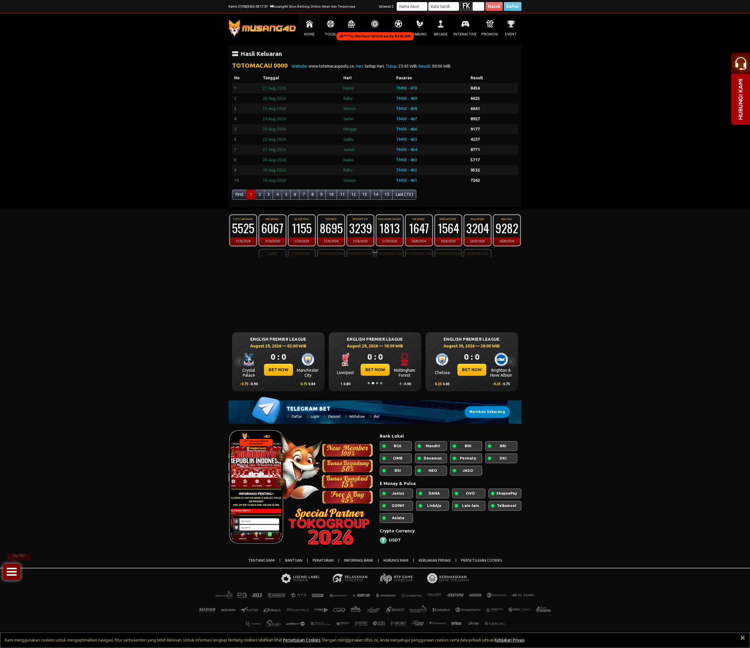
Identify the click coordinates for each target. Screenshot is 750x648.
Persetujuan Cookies (302, 640)
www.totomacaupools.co (331, 66)
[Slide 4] (381, 383)
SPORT (398, 34)
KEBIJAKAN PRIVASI (435, 560)
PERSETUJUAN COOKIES (481, 560)
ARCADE (441, 34)
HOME (309, 34)
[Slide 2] (373, 383)
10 (331, 194)
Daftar (512, 6)
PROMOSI (489, 34)
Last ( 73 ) (404, 194)
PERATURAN (323, 560)
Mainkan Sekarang (487, 412)
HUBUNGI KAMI (395, 560)
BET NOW (278, 369)
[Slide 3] (377, 383)
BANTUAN (293, 560)
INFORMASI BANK (358, 560)
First (239, 194)
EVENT (511, 34)
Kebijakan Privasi (509, 640)
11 (342, 194)
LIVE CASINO (375, 34)
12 (353, 194)
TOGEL (331, 34)
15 (387, 194)
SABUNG (419, 34)
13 (364, 194)
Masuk (494, 6)
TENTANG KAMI (261, 560)
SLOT (351, 34)
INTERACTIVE (465, 34)
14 (376, 194)
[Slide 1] (369, 383)
